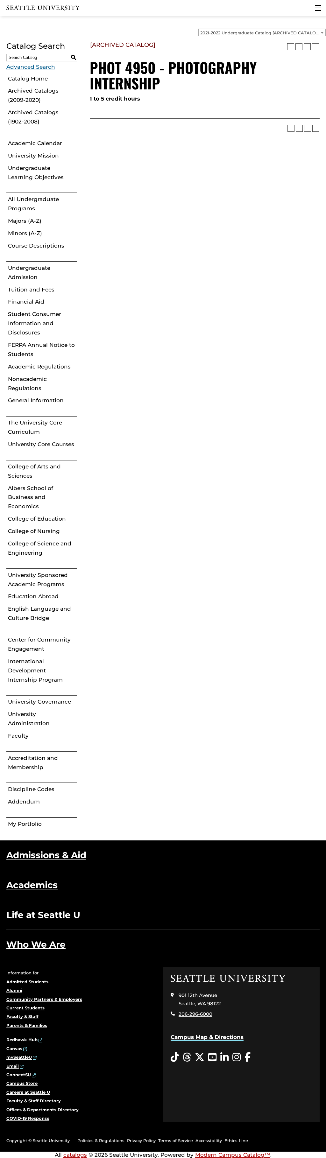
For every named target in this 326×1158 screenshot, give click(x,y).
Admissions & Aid (46, 855)
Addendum (24, 801)
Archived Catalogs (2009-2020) (33, 95)
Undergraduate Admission (29, 272)
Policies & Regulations (100, 1140)
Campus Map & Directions (207, 1037)
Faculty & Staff (22, 1016)
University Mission (33, 155)
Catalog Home (28, 78)
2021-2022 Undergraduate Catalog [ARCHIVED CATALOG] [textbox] (260, 32)
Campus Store (22, 1083)
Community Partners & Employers (44, 999)
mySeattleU (19, 1057)
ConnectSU (18, 1074)
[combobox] (262, 32)
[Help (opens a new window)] (315, 46)
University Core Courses (41, 444)
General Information (36, 400)
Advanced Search (30, 67)
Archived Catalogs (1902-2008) (33, 117)
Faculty (18, 736)
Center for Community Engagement (39, 644)
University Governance (39, 701)
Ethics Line (236, 1140)
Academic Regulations (39, 366)
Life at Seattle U (43, 914)
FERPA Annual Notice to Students (41, 349)
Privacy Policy (141, 1140)
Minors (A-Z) (25, 233)
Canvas (14, 1048)
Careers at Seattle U (28, 1092)
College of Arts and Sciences (34, 471)
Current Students (25, 1007)
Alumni (14, 990)
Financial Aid (26, 301)
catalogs (75, 1155)
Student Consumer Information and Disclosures (34, 323)
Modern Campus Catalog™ (232, 1155)
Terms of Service (175, 1140)
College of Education (37, 519)
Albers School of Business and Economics (30, 497)
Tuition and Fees (31, 289)
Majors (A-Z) (24, 221)
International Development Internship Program (35, 670)
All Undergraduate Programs (33, 204)
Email (12, 1066)
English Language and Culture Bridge (39, 613)
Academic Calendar (35, 143)
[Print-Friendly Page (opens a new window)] (307, 46)
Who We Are (36, 944)
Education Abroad (33, 596)
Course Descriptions (36, 245)
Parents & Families (26, 1025)
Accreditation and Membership (33, 762)
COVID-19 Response (27, 1118)
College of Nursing (34, 531)
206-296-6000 (195, 1014)
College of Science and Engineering (39, 548)
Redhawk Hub (22, 1039)
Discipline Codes (31, 789)
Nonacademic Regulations (27, 383)
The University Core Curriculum (35, 427)
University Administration (29, 718)
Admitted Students (27, 981)
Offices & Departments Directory (42, 1109)
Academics (32, 885)
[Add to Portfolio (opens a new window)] (290, 46)
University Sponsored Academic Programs (38, 579)
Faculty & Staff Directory (33, 1100)
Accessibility (208, 1140)
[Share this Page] (298, 46)
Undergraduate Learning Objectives (36, 172)
